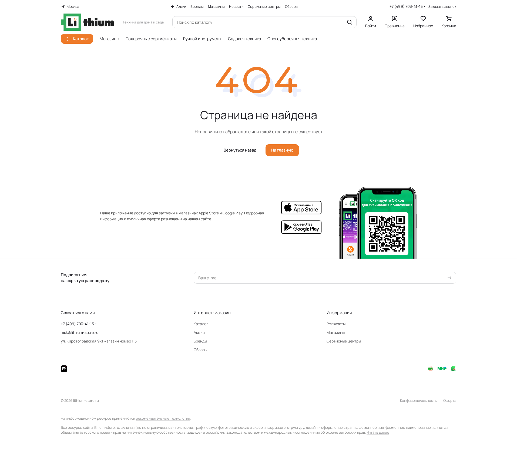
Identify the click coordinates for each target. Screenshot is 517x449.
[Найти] (349, 22)
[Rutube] (64, 368)
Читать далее (378, 432)
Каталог (201, 323)
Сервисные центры (344, 341)
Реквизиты (336, 323)
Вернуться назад (240, 150)
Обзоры (200, 349)
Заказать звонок (442, 6)
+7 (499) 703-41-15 (406, 6)
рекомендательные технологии (163, 418)
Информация (339, 313)
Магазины (336, 332)
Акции (199, 332)
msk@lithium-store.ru (79, 332)
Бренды (200, 341)
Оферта (449, 400)
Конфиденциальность (418, 400)
